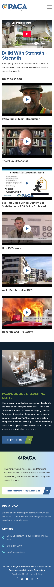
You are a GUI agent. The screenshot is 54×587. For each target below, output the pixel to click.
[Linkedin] (37, 579)
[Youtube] (27, 579)
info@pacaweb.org (16, 552)
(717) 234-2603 (14, 546)
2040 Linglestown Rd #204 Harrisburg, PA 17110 (27, 538)
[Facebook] (17, 579)
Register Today (14, 440)
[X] (22, 579)
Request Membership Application (24, 490)
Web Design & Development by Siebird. (27, 574)
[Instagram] (32, 579)
